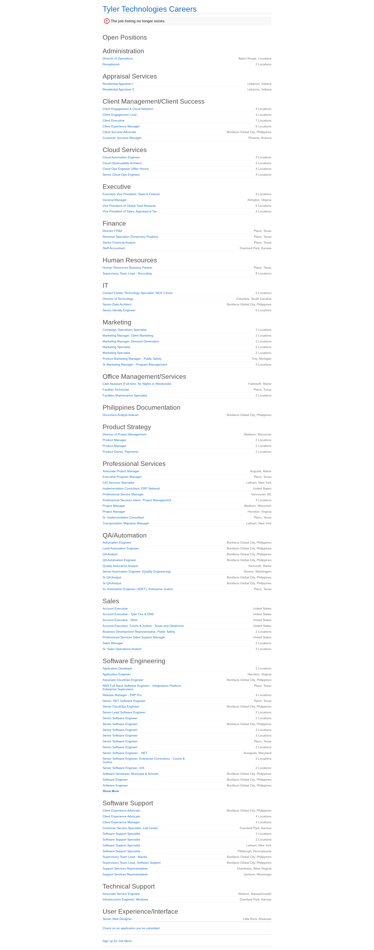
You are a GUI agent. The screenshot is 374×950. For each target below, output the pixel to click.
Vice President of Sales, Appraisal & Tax (130, 211)
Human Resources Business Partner (127, 267)
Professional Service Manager (123, 494)
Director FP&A (112, 231)
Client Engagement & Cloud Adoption (128, 109)
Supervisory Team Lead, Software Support (132, 862)
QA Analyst (110, 554)
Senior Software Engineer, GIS (123, 768)
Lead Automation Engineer (121, 548)
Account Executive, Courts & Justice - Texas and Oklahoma (143, 625)
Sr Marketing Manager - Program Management (135, 364)
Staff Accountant (114, 248)
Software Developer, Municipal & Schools (131, 773)
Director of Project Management (124, 434)
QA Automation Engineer (119, 560)
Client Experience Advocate (121, 810)
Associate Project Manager (121, 471)
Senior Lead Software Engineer (124, 712)
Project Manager (114, 505)
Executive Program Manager (122, 476)
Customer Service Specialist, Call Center (130, 828)
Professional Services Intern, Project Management (137, 500)
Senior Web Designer (117, 919)
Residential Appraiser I (118, 83)
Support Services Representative (125, 868)
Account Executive (115, 608)
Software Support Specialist (121, 833)
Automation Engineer (117, 542)
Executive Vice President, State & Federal (131, 194)
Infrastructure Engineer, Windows (125, 899)
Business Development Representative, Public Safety (139, 631)
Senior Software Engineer (120, 718)
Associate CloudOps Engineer (123, 680)
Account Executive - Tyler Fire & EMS (128, 614)
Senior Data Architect (117, 304)
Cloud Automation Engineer (121, 157)
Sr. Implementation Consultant (123, 517)
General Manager (115, 200)
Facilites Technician (116, 389)
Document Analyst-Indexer (121, 415)
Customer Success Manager (122, 138)
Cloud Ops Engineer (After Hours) (126, 168)
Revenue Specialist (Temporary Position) (130, 236)
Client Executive (113, 120)
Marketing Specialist (116, 347)
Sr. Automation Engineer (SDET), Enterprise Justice (138, 589)
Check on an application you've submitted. (131, 928)
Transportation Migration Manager (126, 523)
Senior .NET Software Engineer (124, 701)
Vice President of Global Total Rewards (129, 205)
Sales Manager (113, 643)
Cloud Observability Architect (122, 163)
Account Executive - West (120, 620)
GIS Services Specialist (118, 482)
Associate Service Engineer (121, 893)
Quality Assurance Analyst (120, 566)
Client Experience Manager (121, 126)
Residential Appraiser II (118, 89)
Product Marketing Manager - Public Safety (132, 358)
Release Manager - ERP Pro (122, 695)
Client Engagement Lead (120, 114)
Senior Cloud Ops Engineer (121, 174)
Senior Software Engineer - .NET (125, 753)
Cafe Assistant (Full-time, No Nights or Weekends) (137, 383)
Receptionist (111, 64)
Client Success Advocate (119, 132)
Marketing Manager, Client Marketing (128, 335)
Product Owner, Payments (120, 451)
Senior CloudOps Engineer (121, 706)
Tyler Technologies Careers (150, 9)
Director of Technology (118, 298)
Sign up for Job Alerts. (118, 941)
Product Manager (114, 440)
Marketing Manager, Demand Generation (131, 341)
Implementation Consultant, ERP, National (131, 488)
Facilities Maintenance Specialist (125, 395)
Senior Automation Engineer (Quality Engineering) (137, 571)
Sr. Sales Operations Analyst (122, 649)
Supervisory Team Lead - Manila (125, 857)
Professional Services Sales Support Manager (134, 637)
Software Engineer (115, 779)
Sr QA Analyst (112, 577)
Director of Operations (118, 58)
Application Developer (117, 668)
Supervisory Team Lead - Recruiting (127, 273)
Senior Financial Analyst (119, 242)
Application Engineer (117, 674)
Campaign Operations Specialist (125, 329)
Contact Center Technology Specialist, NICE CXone (138, 293)
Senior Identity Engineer (119, 310)
